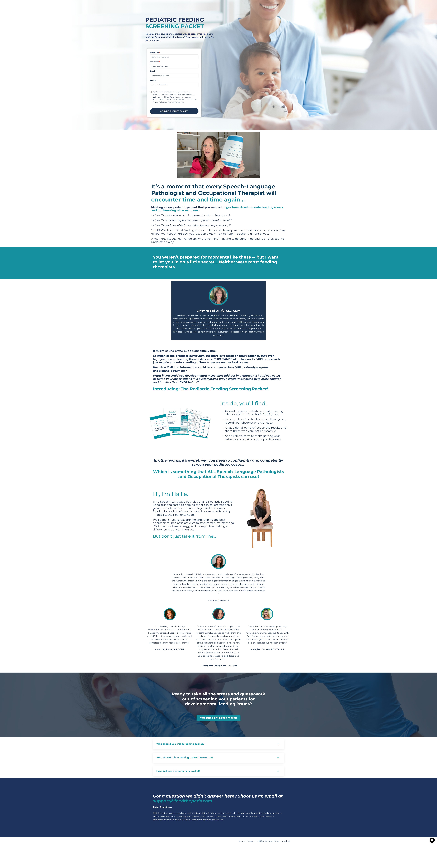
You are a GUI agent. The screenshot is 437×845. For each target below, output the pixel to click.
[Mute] (257, 176)
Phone (153, 80)
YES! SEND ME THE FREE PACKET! (218, 718)
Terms (241, 841)
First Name (155, 53)
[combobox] (153, 84)
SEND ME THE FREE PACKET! (174, 111)
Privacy (250, 841)
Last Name (155, 62)
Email (152, 71)
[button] (432, 840)
